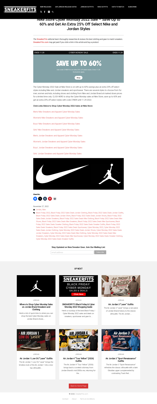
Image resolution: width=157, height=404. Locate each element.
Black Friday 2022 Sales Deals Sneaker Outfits (87, 224)
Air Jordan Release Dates (66, 7)
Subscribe (132, 7)
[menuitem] (45, 7)
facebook (46, 11)
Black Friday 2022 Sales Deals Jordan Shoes (89, 216)
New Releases (45, 7)
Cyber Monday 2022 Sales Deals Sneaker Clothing (103, 236)
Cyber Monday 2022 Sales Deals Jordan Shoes (77, 230)
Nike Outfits (103, 7)
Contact (65, 399)
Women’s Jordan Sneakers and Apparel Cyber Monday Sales (59, 141)
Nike (44, 210)
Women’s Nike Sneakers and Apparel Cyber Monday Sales (58, 118)
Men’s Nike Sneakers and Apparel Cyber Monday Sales (56, 112)
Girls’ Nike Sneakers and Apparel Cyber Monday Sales (56, 130)
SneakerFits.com (81, 394)
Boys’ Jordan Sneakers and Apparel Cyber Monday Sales (57, 147)
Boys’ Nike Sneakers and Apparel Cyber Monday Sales (56, 124)
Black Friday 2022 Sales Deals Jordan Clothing (69, 213)
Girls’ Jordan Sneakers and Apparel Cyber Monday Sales (57, 153)
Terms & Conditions (87, 399)
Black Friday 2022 (43, 213)
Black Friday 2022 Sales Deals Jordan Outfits (105, 213)
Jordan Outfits (87, 7)
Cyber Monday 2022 (95, 227)
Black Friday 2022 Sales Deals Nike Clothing (77, 219)
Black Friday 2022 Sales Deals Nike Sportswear (96, 221)
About (74, 399)
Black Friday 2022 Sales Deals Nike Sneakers (59, 221)
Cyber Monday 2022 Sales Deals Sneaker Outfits (55, 239)
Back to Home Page (78, 386)
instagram (50, 11)
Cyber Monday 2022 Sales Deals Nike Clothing (68, 233)
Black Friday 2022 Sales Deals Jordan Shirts (53, 216)
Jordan (38, 210)
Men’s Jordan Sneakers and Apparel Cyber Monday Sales (57, 135)
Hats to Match (118, 7)
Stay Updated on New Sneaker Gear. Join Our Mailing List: (78, 247)
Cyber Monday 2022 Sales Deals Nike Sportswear (63, 236)
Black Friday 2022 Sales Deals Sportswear (70, 227)
